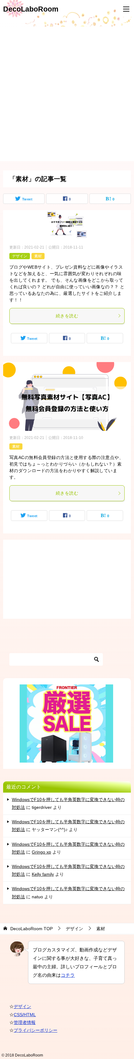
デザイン (19, 256)
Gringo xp (41, 852)
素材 (38, 256)
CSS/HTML (25, 1014)
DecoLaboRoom (30, 9)
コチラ (68, 975)
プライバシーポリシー (35, 1030)
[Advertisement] (67, 94)
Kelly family (43, 874)
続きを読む (67, 315)
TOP (31, 928)
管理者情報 (25, 1022)
